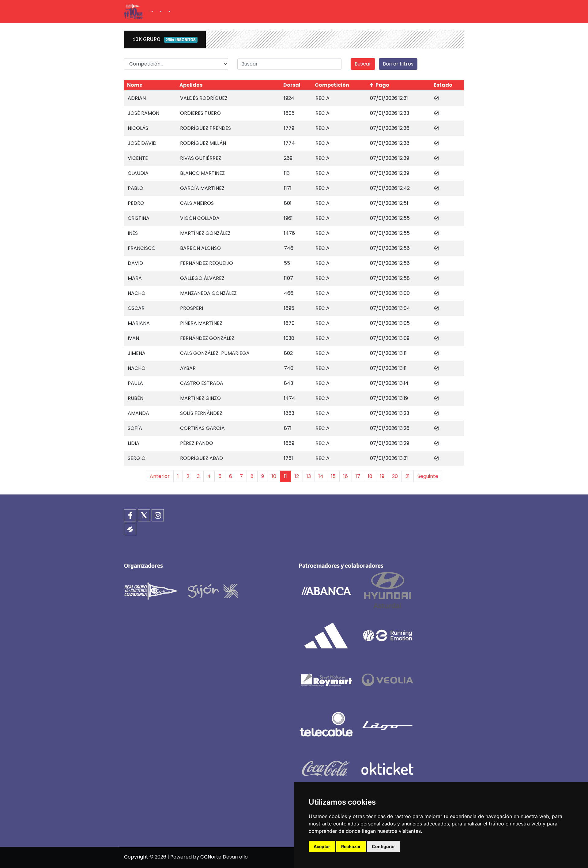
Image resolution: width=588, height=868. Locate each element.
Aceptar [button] (322, 846)
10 (274, 476)
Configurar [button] (383, 846)
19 (382, 476)
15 (333, 476)
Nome (134, 84)
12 (297, 476)
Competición (332, 84)
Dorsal (291, 84)
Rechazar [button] (351, 846)
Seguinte (427, 476)
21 (407, 476)
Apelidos (190, 84)
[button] (151, 12)
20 (395, 476)
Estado (443, 84)
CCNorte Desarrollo (224, 856)
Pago (382, 84)
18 (370, 476)
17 (358, 476)
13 (309, 476)
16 (345, 476)
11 (285, 476)
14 (320, 476)
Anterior (160, 476)
